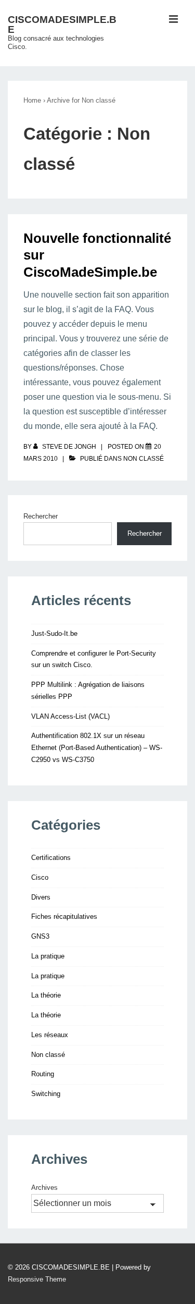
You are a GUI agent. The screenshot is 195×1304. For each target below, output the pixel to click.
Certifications (51, 858)
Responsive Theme (37, 1279)
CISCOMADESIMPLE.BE (62, 24)
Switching (45, 1094)
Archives (44, 1187)
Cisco (39, 877)
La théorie (46, 995)
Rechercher (40, 516)
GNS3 (40, 936)
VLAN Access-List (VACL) (70, 716)
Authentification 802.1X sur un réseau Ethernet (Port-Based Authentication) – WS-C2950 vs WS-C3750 (96, 748)
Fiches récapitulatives (64, 916)
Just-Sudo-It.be (54, 633)
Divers (40, 897)
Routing (42, 1074)
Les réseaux (49, 1035)
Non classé (143, 458)
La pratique (47, 956)
